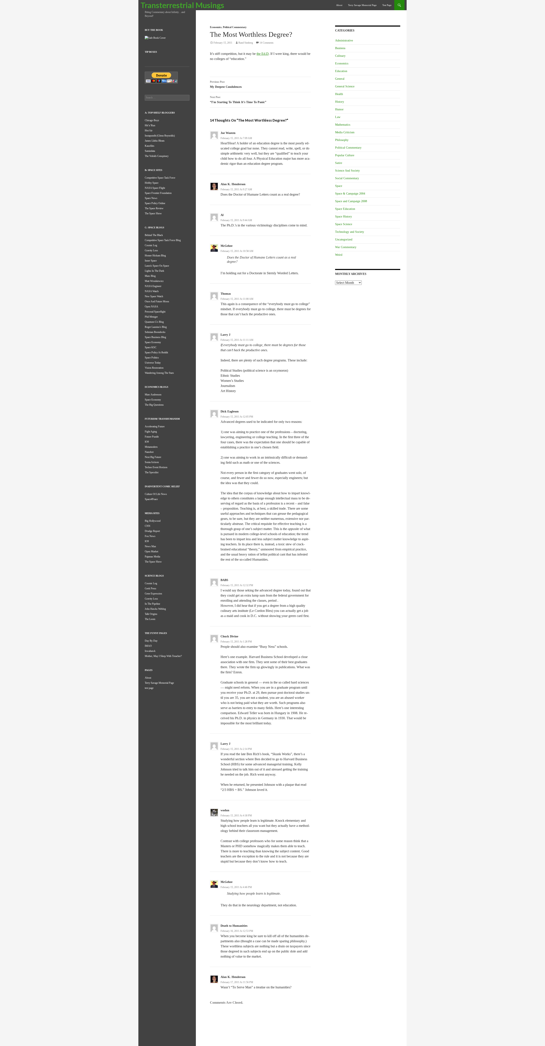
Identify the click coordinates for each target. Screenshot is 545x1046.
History (339, 101)
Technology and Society (349, 231)
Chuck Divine (229, 636)
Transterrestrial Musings (182, 5)
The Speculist (151, 472)
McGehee (226, 245)
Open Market (151, 551)
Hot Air (148, 130)
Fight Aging (151, 431)
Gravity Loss (151, 250)
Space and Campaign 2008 (351, 201)
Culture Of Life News (156, 494)
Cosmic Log (151, 245)
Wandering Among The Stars (159, 372)
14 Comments (267, 42)
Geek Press (150, 588)
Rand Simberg (245, 42)
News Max (150, 546)
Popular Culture (344, 155)
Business (340, 48)
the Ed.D (263, 53)
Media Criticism (344, 132)
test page (387, 5)
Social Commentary (347, 178)
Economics (216, 27)
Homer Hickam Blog (155, 255)
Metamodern (151, 446)
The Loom (150, 619)
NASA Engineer (153, 286)
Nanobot (149, 452)
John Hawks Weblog (155, 608)
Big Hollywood (153, 520)
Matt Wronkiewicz (154, 281)
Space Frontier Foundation (158, 193)
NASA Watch (152, 291)
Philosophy (342, 140)
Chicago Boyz (152, 120)
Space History (343, 216)
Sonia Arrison (152, 462)
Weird (338, 254)
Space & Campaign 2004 (350, 193)
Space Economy (153, 342)
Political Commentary (235, 27)
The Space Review (154, 208)
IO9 (147, 441)
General (339, 78)
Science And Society (347, 170)
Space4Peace (151, 499)
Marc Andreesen (153, 394)
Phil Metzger (151, 316)
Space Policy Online (155, 203)
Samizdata (150, 150)
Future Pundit (152, 436)
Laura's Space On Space (157, 265)
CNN (147, 525)
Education (341, 71)
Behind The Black (154, 235)
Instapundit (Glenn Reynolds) (160, 135)
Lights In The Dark (154, 270)
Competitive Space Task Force (160, 177)
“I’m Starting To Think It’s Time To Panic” (238, 100)
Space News (151, 198)
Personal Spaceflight (155, 311)
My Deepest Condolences (226, 84)
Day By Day (151, 640)
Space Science (343, 224)
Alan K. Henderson (233, 184)
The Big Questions (154, 404)
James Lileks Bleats (155, 140)
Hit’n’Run (150, 125)
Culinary (340, 55)
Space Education (345, 208)
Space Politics (152, 357)
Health (339, 94)
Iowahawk (150, 650)
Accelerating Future (155, 426)
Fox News (150, 536)
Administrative (344, 40)
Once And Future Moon (157, 301)
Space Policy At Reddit (156, 352)
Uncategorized (343, 239)
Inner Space (151, 260)
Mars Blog (150, 275)
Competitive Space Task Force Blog (163, 240)
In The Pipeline (152, 603)
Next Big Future (153, 457)
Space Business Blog (155, 337)
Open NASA (151, 306)
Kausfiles (149, 145)
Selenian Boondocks (155, 332)
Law (337, 117)
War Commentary (345, 247)
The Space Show (153, 213)
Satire (338, 163)
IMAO (148, 645)
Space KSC (150, 347)
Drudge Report (152, 531)
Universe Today (153, 362)
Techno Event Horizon (156, 467)
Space (338, 186)
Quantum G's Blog (154, 321)
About (339, 5)
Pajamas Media (152, 556)
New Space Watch (154, 296)
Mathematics (342, 124)
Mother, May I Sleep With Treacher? (163, 656)
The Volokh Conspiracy (157, 156)
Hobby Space (151, 182)
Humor (339, 109)
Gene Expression (153, 593)
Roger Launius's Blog (156, 326)
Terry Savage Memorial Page (362, 5)
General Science (344, 86)
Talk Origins (151, 614)
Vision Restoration (154, 367)
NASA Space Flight (155, 187)
